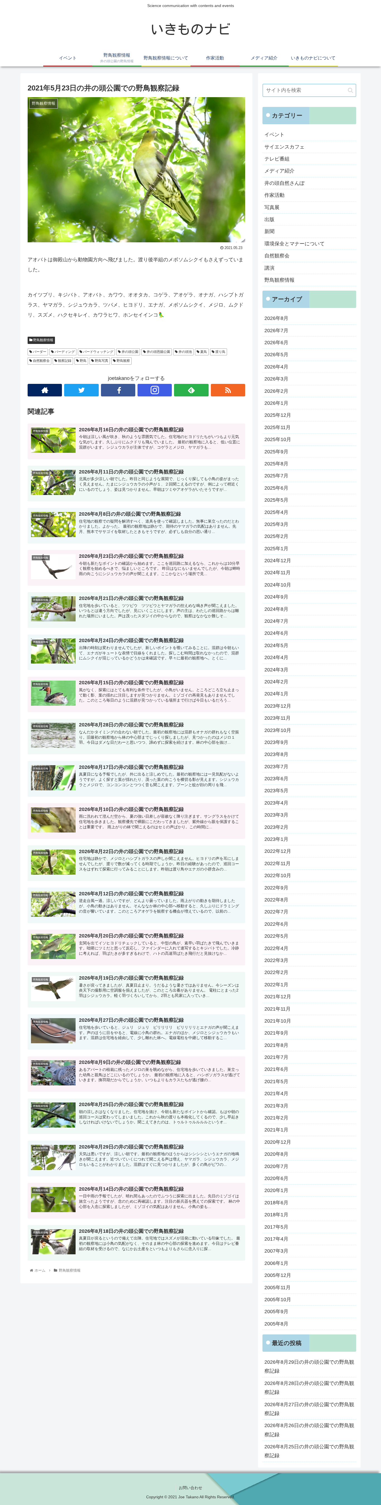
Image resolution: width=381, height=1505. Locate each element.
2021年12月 (277, 996)
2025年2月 (276, 536)
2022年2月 (276, 972)
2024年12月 (277, 560)
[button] (350, 90)
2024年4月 (276, 657)
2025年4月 (276, 512)
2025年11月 (277, 427)
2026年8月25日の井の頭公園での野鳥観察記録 (309, 1451)
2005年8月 (276, 1324)
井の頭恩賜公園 (158, 352)
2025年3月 (276, 524)
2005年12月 (277, 1275)
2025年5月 (276, 500)
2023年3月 (276, 815)
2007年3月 (276, 1251)
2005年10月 (277, 1299)
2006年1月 (276, 1263)
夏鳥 (203, 352)
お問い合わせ (190, 1487)
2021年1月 (276, 1130)
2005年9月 (276, 1311)
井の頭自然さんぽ (284, 183)
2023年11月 (277, 718)
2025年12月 (277, 415)
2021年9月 (276, 1033)
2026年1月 (276, 403)
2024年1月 (276, 694)
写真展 (271, 207)
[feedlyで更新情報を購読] (191, 390)
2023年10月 (277, 730)
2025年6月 (276, 488)
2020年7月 (276, 1166)
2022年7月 (276, 912)
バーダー (39, 352)
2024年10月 (277, 585)
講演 (269, 268)
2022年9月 (276, 888)
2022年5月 (276, 936)
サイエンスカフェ (284, 147)
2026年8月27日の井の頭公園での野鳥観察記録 (309, 1409)
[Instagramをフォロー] (155, 390)
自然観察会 (41, 361)
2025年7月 (276, 475)
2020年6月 (276, 1178)
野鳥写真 (101, 361)
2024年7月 (276, 621)
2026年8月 (276, 318)
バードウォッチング (97, 352)
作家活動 (274, 195)
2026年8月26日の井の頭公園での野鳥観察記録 (309, 1430)
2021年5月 (276, 1081)
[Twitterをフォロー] (81, 390)
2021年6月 (276, 1069)
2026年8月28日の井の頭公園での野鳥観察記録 (309, 1387)
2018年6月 (276, 1202)
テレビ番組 (277, 159)
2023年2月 (276, 827)
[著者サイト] (45, 390)
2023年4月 (276, 803)
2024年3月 (276, 670)
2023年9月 (276, 742)
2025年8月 (276, 463)
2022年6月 (276, 924)
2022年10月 (277, 875)
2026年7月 (276, 330)
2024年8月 (276, 609)
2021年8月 (276, 1045)
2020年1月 (276, 1190)
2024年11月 (277, 572)
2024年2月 (276, 682)
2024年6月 (276, 633)
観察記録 (64, 361)
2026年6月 (276, 342)
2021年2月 (276, 1118)
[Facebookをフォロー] (118, 390)
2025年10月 (277, 439)
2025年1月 (276, 548)
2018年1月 (276, 1214)
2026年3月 (276, 379)
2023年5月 (276, 790)
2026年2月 (276, 391)
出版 (269, 219)
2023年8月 (276, 754)
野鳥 (82, 361)
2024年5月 (276, 645)
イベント (274, 134)
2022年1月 (276, 984)
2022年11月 (277, 863)
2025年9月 (276, 451)
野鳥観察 (123, 361)
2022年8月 (276, 900)
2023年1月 (276, 839)
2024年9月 (276, 597)
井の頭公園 (129, 352)
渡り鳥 (219, 352)
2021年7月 (276, 1057)
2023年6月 (276, 778)
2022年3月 (276, 960)
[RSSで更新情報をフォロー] (228, 390)
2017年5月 (276, 1227)
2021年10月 (277, 1021)
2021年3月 (276, 1106)
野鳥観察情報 (42, 340)
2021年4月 (276, 1093)
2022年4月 (276, 948)
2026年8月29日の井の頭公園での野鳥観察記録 (309, 1366)
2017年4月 (276, 1239)
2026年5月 (276, 354)
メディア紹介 (279, 171)
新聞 (269, 231)
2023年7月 (276, 766)
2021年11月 (277, 1009)
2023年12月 (277, 706)
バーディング (64, 352)
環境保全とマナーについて (294, 244)
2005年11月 (277, 1287)
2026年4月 (276, 367)
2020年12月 (277, 1142)
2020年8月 (276, 1154)
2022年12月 (277, 851)
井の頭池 (185, 352)
